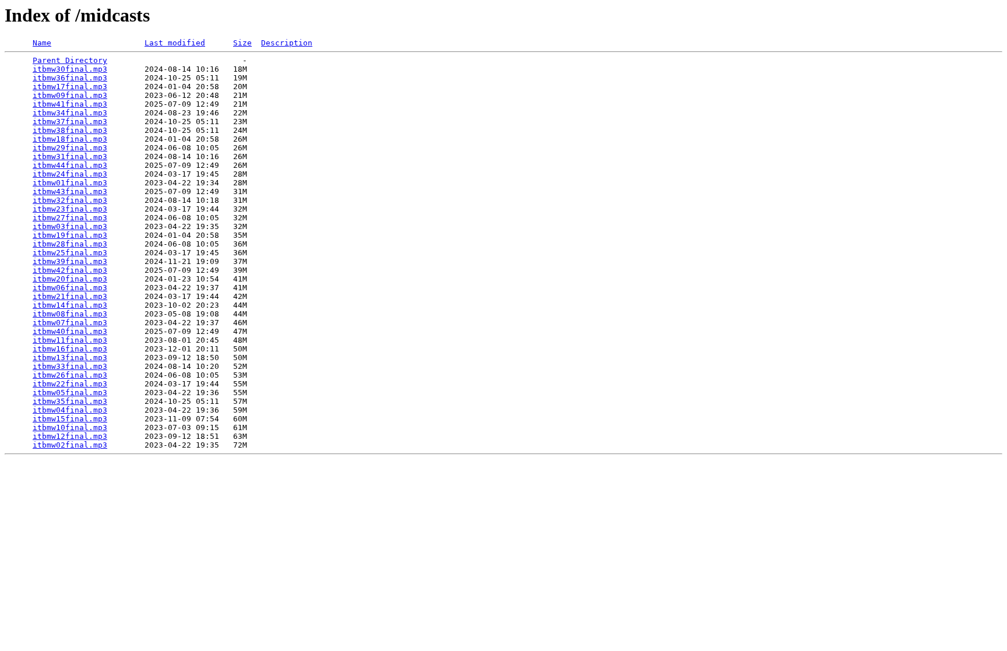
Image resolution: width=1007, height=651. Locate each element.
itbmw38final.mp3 (70, 130)
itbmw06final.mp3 (70, 287)
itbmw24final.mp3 (70, 174)
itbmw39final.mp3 (70, 261)
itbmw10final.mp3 (70, 427)
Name (42, 42)
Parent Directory (70, 60)
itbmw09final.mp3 (70, 95)
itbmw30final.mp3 (70, 69)
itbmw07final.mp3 (70, 322)
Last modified (175, 42)
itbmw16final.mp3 (70, 348)
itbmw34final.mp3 (70, 112)
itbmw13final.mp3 (70, 357)
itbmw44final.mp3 (70, 165)
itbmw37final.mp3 (70, 121)
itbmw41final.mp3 (70, 104)
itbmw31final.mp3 (70, 156)
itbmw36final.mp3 (70, 77)
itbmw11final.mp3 (70, 340)
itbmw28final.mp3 (70, 244)
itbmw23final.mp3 (70, 209)
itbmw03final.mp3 (70, 226)
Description (286, 42)
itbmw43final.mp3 (70, 191)
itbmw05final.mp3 (70, 392)
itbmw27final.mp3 (70, 217)
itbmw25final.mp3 (70, 252)
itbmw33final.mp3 (70, 366)
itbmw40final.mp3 (70, 331)
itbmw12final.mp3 (70, 436)
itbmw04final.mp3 (70, 410)
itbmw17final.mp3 (70, 86)
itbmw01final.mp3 (70, 182)
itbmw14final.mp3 (70, 305)
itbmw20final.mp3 (70, 279)
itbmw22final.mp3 (70, 383)
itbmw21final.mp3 (70, 296)
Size (242, 42)
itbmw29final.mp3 (70, 147)
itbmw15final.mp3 (70, 418)
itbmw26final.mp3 (70, 375)
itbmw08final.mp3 (70, 313)
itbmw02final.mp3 (70, 445)
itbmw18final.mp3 (70, 139)
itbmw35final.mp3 (70, 401)
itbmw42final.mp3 (70, 270)
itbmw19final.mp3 (70, 235)
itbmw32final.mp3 (70, 200)
